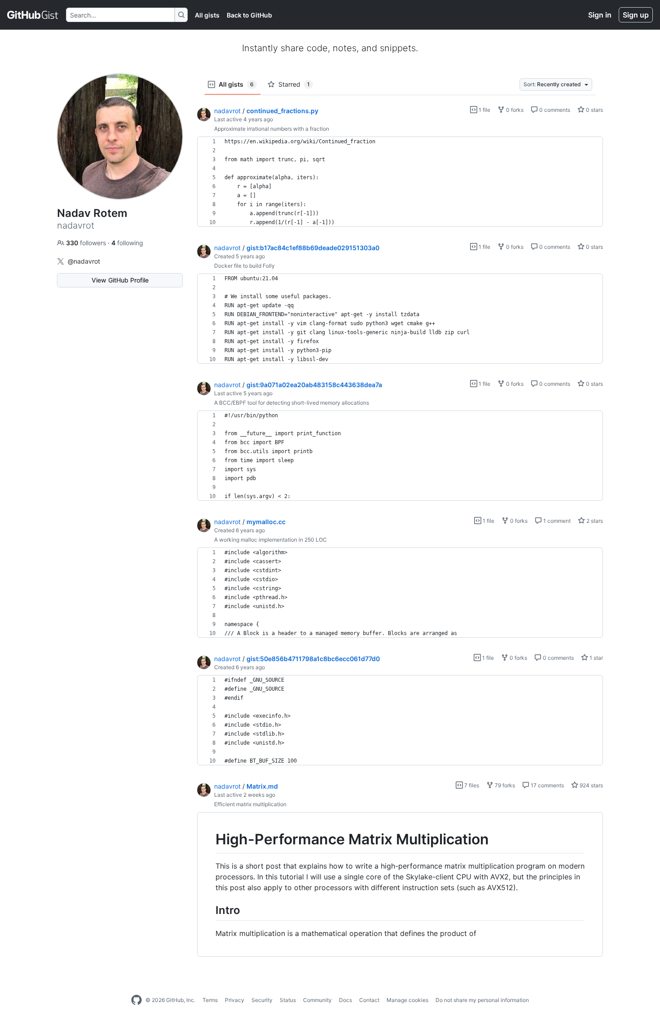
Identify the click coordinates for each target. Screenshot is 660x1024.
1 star (595, 657)
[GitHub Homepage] (136, 1000)
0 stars (594, 109)
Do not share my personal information (482, 1000)
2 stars (594, 520)
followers (87, 243)
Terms (210, 1000)
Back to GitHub (249, 15)
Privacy (234, 1000)
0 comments (554, 109)
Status (288, 1000)
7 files (471, 785)
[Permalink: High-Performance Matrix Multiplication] (209, 839)
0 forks (514, 109)
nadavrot (227, 111)
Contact (369, 1000)
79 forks (504, 785)
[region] (400, 182)
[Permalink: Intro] (209, 910)
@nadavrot (84, 261)
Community (317, 1000)
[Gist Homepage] (33, 14)
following (127, 243)
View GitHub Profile (120, 280)
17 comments (546, 785)
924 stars (590, 785)
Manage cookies (407, 1000)
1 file (483, 109)
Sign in (600, 14)
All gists (207, 15)
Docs (345, 1000)
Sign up (636, 14)
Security (262, 1000)
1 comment (556, 520)
